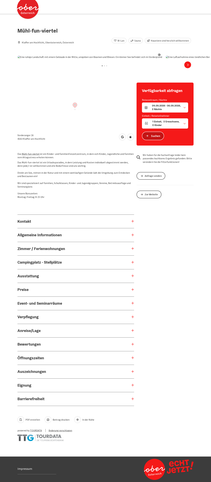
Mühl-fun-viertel (31, 153)
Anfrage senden (153, 175)
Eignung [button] (24, 385)
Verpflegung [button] (28, 316)
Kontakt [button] (24, 221)
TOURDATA (36, 430)
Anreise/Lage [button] (29, 330)
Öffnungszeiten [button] (30, 357)
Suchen (155, 136)
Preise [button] (23, 289)
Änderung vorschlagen (60, 430)
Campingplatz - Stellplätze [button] (39, 262)
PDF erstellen (32, 419)
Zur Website (151, 194)
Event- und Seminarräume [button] (39, 303)
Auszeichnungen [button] (31, 371)
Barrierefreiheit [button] (30, 398)
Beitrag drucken (61, 419)
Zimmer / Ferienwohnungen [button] (41, 248)
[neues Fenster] (40, 436)
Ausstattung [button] (28, 275)
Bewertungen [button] (29, 344)
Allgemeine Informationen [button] (39, 234)
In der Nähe (88, 419)
